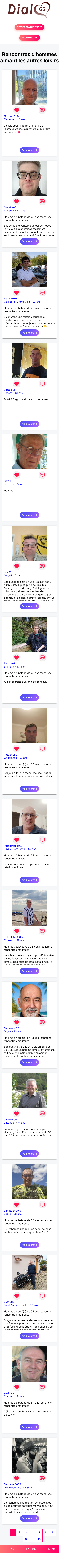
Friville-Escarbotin (14, 849)
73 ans (18, 1031)
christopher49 (12, 1210)
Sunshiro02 (11, 207)
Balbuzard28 (11, 1028)
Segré (7, 1213)
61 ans (19, 393)
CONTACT (51, 1549)
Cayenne (9, 119)
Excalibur (9, 389)
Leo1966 (9, 1301)
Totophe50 (10, 754)
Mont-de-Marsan (14, 1487)
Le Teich (9, 484)
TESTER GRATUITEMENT (29, 27)
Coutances (10, 757)
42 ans (21, 210)
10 (39, 1539)
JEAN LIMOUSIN (13, 937)
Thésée (8, 393)
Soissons (9, 210)
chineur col (10, 1119)
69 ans (20, 940)
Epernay (9, 1396)
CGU (19, 1549)
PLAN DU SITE (33, 1549)
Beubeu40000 (12, 1484)
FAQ (12, 1549)
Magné (8, 575)
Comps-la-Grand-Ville (17, 301)
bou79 (8, 572)
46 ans (21, 119)
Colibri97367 (11, 116)
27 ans (36, 301)
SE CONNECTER (29, 38)
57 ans (32, 849)
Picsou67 (9, 663)
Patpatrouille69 (13, 845)
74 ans (21, 1122)
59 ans (34, 1305)
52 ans (19, 575)
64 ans (20, 1396)
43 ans (21, 666)
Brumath (9, 666)
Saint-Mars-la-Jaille (15, 1305)
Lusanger (9, 1122)
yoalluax (9, 1393)
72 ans (20, 484)
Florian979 (10, 298)
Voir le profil (29, 150)
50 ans (23, 757)
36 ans (18, 1213)
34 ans (31, 1487)
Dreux (7, 1031)
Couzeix (9, 940)
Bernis (7, 481)
